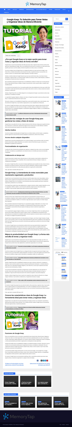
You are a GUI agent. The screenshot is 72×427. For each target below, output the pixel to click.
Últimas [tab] (58, 252)
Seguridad (57, 83)
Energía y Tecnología (59, 44)
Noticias (15, 9)
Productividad (58, 77)
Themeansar (22, 424)
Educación (57, 35)
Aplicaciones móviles (41, 9)
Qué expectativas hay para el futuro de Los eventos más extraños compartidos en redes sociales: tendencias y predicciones (63, 213)
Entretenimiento (58, 50)
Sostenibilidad (58, 86)
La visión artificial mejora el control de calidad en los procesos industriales (64, 183)
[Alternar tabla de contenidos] (18, 56)
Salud (64, 9)
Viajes (56, 92)
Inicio (9, 9)
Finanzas (57, 56)
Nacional (57, 71)
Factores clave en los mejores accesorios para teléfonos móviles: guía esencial (64, 230)
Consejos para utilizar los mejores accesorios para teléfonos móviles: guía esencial (64, 169)
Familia (56, 53)
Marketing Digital (58, 65)
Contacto (6, 12)
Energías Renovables (59, 47)
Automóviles (57, 30)
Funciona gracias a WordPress (8, 424)
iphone (50, 9)
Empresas (21, 9)
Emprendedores (30, 9)
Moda (56, 68)
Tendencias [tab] (62, 254)
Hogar (56, 59)
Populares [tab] (65, 252)
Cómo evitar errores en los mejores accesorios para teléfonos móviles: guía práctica (64, 119)
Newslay (17, 424)
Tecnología (57, 9)
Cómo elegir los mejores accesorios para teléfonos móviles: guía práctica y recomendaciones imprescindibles (63, 197)
